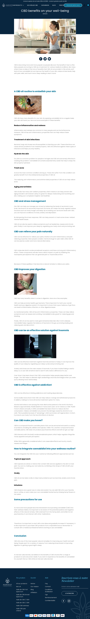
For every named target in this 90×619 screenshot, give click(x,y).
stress (57, 543)
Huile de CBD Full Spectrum (22, 591)
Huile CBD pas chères (21, 610)
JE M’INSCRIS (69, 593)
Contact (48, 587)
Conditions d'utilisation (49, 591)
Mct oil (18, 587)
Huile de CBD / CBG (22, 600)
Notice (33, 584)
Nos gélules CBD (32, 5)
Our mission (45, 5)
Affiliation (34, 592)
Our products (17, 5)
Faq (46, 584)
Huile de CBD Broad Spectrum (22, 596)
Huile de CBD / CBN (22, 603)
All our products (21, 584)
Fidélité (61, 5)
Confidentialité (50, 601)
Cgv (46, 595)
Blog (54, 5)
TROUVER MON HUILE (73, 5)
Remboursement (51, 598)
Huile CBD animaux (22, 606)
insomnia (46, 369)
